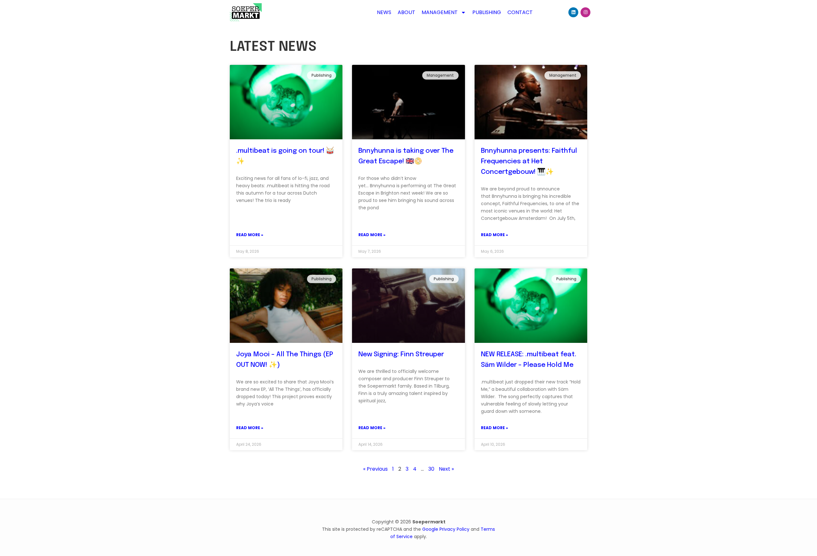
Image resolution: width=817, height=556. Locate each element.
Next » (446, 469)
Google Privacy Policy (445, 529)
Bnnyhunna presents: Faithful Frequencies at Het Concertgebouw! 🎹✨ (529, 161)
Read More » (249, 234)
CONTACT (520, 12)
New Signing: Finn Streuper (401, 354)
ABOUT (406, 12)
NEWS (384, 12)
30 (431, 469)
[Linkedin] (573, 12)
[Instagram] (585, 12)
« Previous (375, 469)
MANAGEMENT (440, 12)
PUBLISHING (486, 12)
